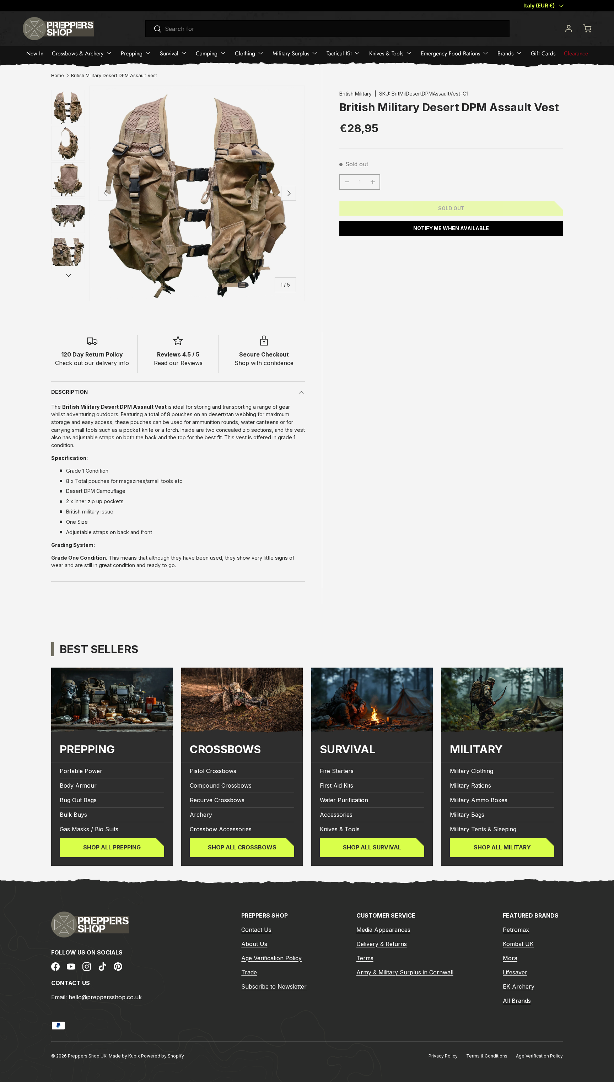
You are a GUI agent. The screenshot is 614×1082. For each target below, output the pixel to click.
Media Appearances (383, 929)
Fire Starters (337, 770)
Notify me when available (451, 228)
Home (57, 76)
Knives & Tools (386, 53)
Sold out (451, 208)
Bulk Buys (73, 814)
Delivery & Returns (381, 943)
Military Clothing (471, 770)
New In (34, 53)
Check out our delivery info (92, 362)
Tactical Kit (339, 53)
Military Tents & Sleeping (483, 829)
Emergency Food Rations (450, 53)
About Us (254, 943)
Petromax (516, 929)
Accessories (336, 814)
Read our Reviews (178, 362)
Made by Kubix (125, 1056)
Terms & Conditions (486, 1056)
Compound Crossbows (221, 785)
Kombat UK (518, 943)
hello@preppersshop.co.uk (105, 997)
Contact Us (256, 929)
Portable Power (81, 770)
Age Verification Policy (271, 958)
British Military (355, 94)
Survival (169, 53)
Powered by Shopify (162, 1056)
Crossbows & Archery (77, 53)
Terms (364, 958)
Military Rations (470, 785)
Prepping (131, 53)
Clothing (245, 53)
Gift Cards (543, 53)
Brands (505, 53)
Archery (201, 814)
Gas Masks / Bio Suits (89, 829)
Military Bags (467, 814)
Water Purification (344, 800)
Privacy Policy (443, 1056)
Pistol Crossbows (213, 770)
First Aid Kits (336, 785)
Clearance (576, 53)
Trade (249, 972)
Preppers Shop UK (87, 1056)
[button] (587, 28)
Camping (206, 53)
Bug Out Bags (78, 800)
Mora (510, 958)
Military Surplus (291, 53)
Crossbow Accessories (221, 829)
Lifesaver (515, 972)
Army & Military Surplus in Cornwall (404, 972)
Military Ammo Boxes (478, 800)
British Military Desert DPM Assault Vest (114, 76)
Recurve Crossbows (217, 800)
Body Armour (78, 785)
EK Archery (518, 986)
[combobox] (327, 29)
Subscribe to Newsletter (274, 986)
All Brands (517, 1000)
